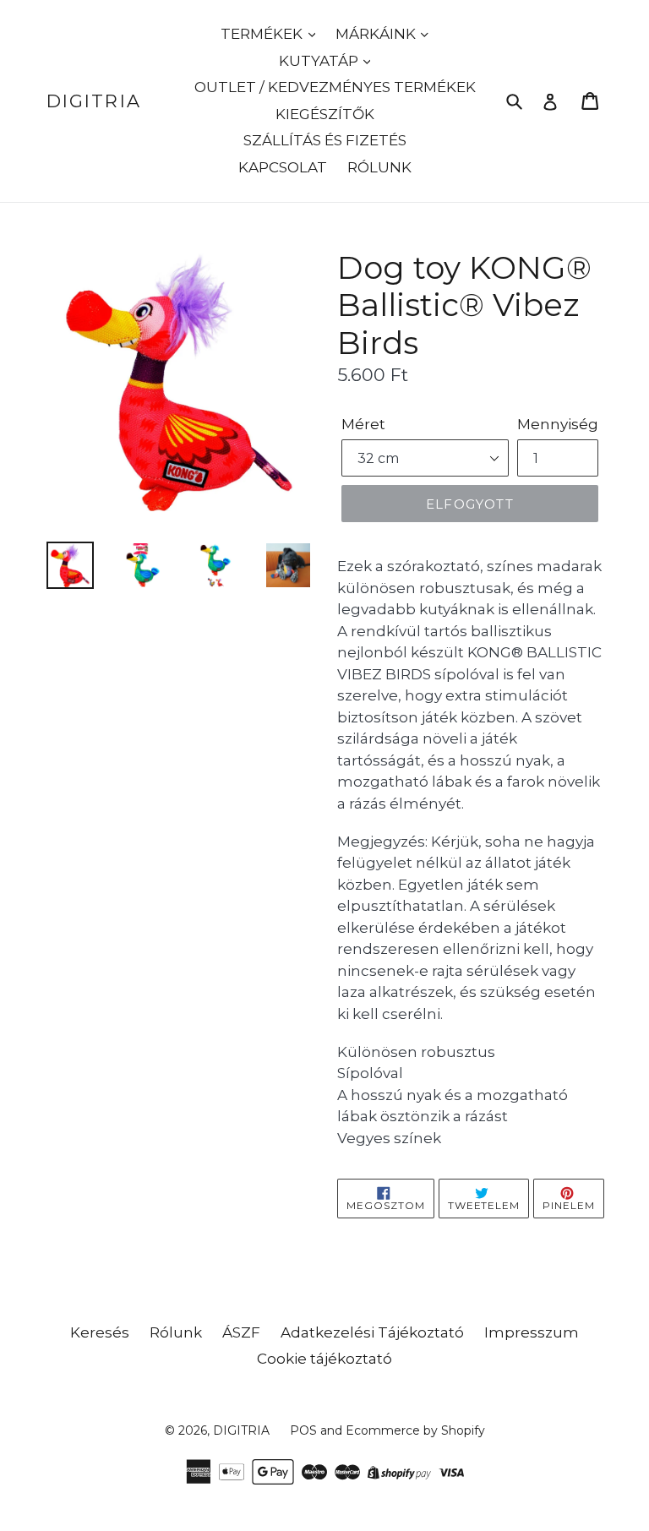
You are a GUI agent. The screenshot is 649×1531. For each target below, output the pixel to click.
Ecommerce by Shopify (415, 1430)
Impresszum (531, 1332)
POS (303, 1430)
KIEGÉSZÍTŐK (324, 114)
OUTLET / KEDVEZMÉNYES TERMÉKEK (335, 87)
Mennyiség (557, 424)
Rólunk (176, 1332)
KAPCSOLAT (282, 167)
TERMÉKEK (263, 33)
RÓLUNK (379, 167)
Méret (363, 424)
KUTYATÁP (320, 60)
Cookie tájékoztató (324, 1358)
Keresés (99, 1332)
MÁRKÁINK (377, 33)
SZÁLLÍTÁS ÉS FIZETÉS (324, 140)
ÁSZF (241, 1332)
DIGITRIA (93, 101)
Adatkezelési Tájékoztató (372, 1332)
